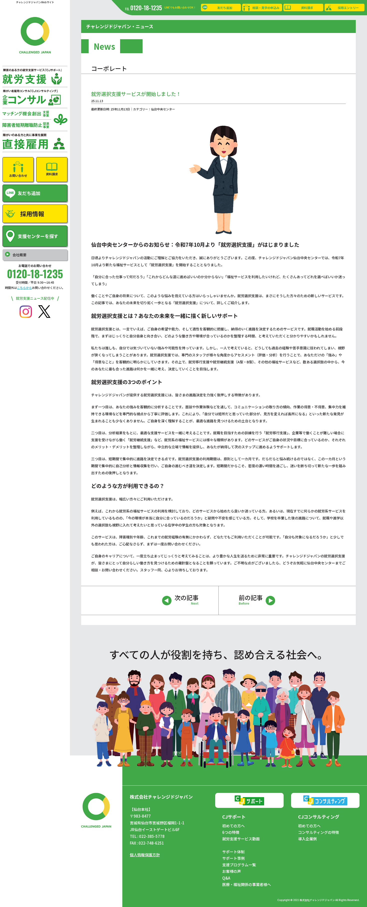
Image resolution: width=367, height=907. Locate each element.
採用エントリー (348, 7)
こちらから (24, 287)
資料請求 (307, 7)
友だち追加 (224, 7)
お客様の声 (231, 871)
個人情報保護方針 (145, 854)
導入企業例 (307, 838)
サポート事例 (233, 858)
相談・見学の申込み (265, 7)
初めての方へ (233, 825)
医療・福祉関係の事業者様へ (246, 884)
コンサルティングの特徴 (318, 832)
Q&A (226, 878)
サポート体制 (233, 851)
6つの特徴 (230, 832)
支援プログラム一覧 (239, 864)
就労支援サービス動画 (241, 838)
